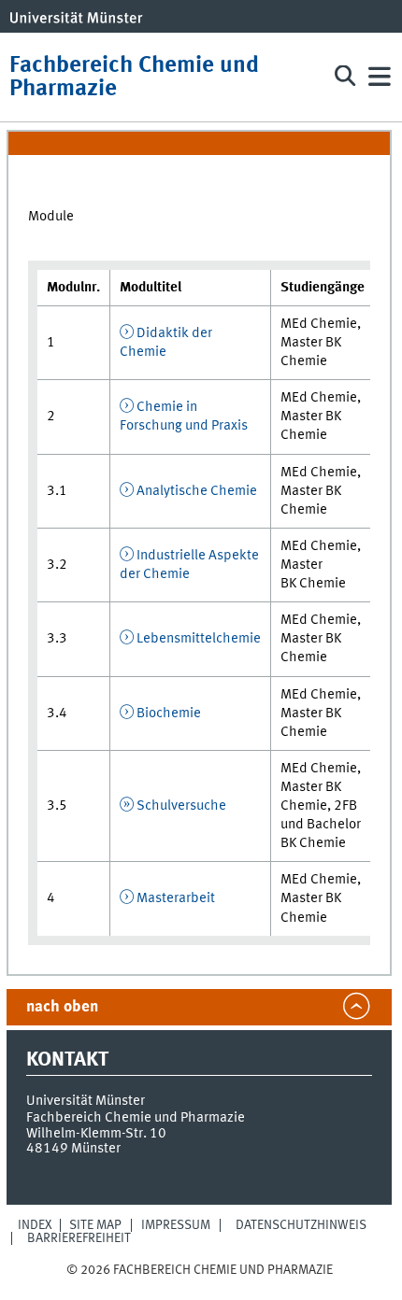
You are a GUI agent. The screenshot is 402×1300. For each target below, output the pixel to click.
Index (35, 1225)
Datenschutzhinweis (301, 1225)
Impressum (175, 1225)
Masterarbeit (175, 898)
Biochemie (168, 713)
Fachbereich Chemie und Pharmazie (134, 77)
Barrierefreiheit (79, 1238)
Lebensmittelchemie (198, 638)
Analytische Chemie (196, 491)
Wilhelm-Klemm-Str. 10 (96, 1133)
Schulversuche (181, 805)
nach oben (62, 1007)
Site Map (95, 1225)
